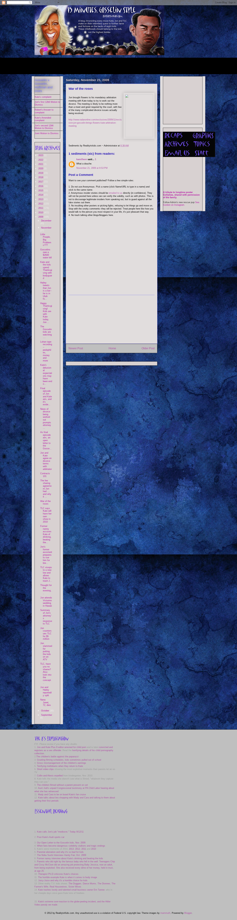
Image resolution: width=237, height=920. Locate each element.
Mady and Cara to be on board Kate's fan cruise (62, 794)
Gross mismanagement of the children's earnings (61, 763)
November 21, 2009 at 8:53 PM (92, 168)
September (46, 715)
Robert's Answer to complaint (44, 111)
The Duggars (75, 883)
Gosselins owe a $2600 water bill (46, 253)
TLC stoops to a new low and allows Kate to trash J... (46, 574)
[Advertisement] (98, 65)
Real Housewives (58, 886)
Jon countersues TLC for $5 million (46, 633)
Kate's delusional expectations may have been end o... (46, 374)
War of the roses (81, 88)
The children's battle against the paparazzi (57, 756)
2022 (41, 160)
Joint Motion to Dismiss (46, 133)
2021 (41, 164)
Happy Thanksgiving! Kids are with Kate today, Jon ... (46, 312)
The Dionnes (104, 883)
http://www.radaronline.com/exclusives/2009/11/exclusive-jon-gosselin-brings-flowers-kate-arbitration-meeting (95, 122)
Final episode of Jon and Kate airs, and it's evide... (46, 396)
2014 (41, 195)
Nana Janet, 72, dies (45, 702)
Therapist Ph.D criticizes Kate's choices (58, 874)
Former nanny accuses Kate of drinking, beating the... (45, 534)
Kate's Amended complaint (43, 119)
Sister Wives (74, 886)
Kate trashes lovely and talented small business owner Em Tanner (71, 889)
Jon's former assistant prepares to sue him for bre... (46, 554)
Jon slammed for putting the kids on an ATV (46, 651)
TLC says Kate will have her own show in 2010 (46, 515)
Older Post (148, 348)
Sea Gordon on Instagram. (181, 203)
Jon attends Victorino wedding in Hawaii (46, 601)
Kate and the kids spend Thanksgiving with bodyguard (46, 270)
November (46, 227)
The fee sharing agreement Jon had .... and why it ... (46, 488)
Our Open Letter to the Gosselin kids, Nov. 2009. (61, 842)
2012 (41, 203)
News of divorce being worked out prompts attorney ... (45, 418)
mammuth (165, 913)
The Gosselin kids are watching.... (46, 332)
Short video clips (45, 769)
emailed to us (115, 193)
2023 (41, 155)
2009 (41, 217)
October (45, 710)
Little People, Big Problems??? (45, 239)
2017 (41, 181)
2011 (41, 208)
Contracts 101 (45, 474)
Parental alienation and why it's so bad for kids (60, 852)
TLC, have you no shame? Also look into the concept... (46, 673)
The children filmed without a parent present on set (62, 785)
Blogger (188, 913)
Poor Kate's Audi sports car (50, 837)
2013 (41, 199)
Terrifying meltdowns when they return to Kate (60, 766)
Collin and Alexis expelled (50, 775)
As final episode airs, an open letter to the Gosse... (46, 440)
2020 (41, 168)
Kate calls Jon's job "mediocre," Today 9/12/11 (60, 831)
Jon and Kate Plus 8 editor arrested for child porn (61, 747)
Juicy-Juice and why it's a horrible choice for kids (62, 880)
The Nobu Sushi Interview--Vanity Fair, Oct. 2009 (61, 855)
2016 (41, 186)
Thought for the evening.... (46, 589)
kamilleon (81, 159)
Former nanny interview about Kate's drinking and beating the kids (70, 858)
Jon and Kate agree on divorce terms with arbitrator (46, 461)
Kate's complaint (43, 97)
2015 (41, 190)
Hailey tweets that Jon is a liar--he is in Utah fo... (46, 290)
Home (112, 348)
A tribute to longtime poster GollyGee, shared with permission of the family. (181, 195)
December (46, 220)
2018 (41, 177)
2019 (41, 173)
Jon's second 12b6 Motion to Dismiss (44, 127)
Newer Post (76, 348)
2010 (41, 212)
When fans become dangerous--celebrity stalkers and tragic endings (71, 845)
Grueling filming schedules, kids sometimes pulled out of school (69, 760)
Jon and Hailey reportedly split (46, 691)
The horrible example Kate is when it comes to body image (67, 877)
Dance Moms (89, 883)
